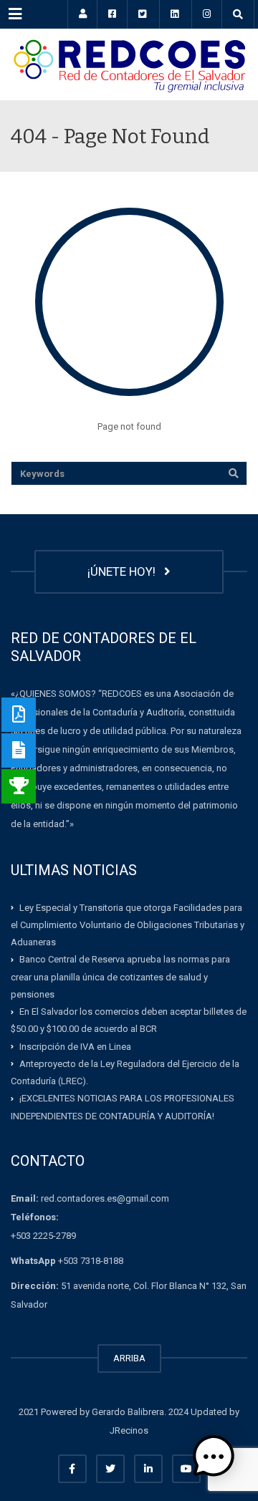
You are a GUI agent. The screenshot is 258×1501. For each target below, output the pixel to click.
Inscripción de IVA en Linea (75, 1046)
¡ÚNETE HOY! (124, 571)
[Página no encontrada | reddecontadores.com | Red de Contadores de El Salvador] (129, 64)
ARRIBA (129, 1358)
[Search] (233, 473)
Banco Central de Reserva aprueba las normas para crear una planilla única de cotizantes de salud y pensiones (120, 977)
